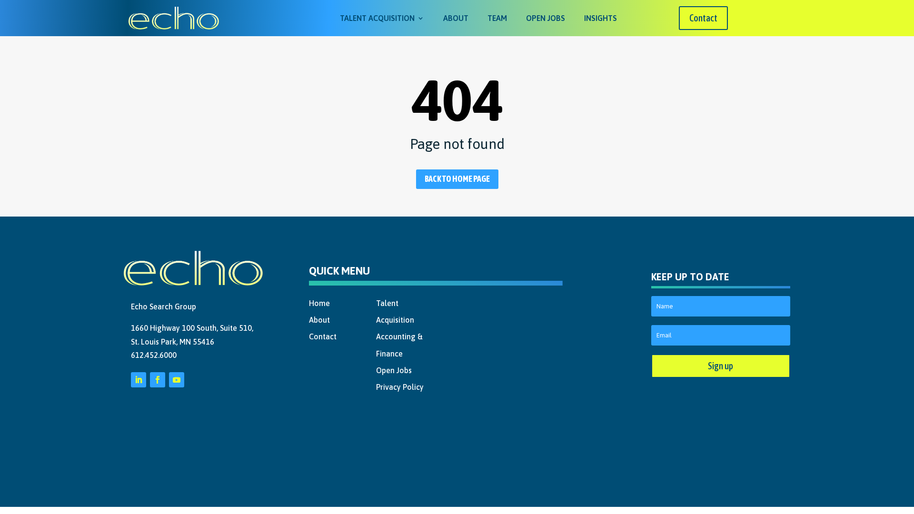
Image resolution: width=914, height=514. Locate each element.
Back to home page (457, 179)
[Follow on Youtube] (176, 379)
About (455, 18)
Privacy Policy (400, 387)
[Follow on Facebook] (157, 379)
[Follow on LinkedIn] (138, 379)
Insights (600, 18)
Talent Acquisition (377, 18)
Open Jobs (545, 18)
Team (497, 18)
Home (319, 303)
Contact (703, 17)
